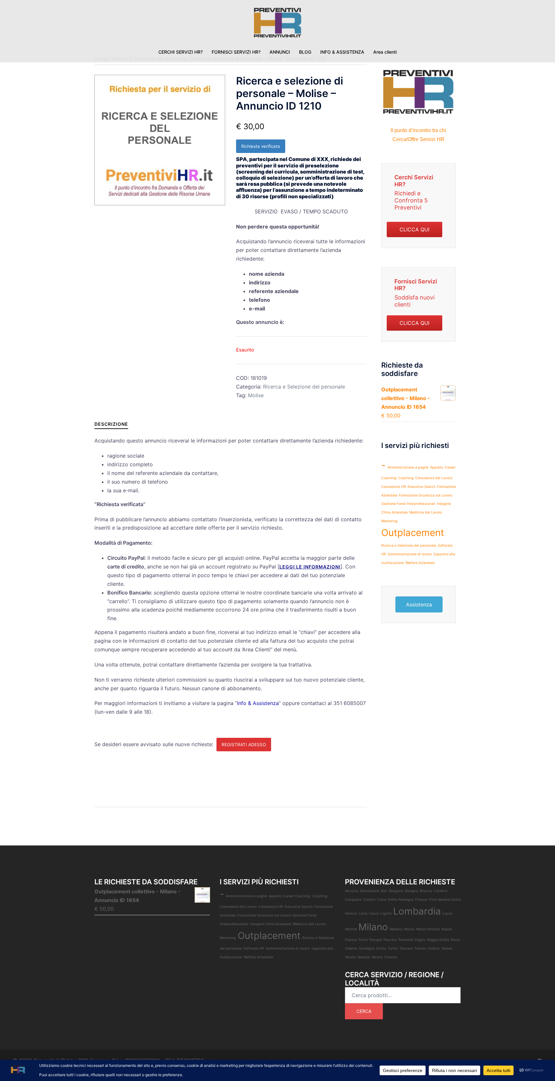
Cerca (364, 1011)
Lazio (363, 913)
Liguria (386, 913)
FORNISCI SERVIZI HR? (236, 52)
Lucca (447, 913)
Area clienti (385, 52)
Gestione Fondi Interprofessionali (408, 504)
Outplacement (412, 532)
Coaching (406, 478)
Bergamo (396, 891)
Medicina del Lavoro (425, 512)
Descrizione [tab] (111, 424)
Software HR (253, 948)
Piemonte (405, 940)
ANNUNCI (279, 52)
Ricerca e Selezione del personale (304, 386)
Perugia (375, 940)
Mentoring (389, 521)
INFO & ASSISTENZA (342, 52)
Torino (393, 948)
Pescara (390, 940)
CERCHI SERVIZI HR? (180, 52)
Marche (351, 929)
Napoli (447, 929)
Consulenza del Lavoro (433, 478)
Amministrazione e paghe (407, 467)
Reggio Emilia (438, 940)
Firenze (421, 900)
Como (381, 900)
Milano (373, 927)
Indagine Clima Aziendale (270, 924)
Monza (409, 929)
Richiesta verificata (260, 146)
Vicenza (390, 957)
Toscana (406, 948)
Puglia (420, 940)
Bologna (411, 891)
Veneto (350, 957)
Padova (351, 940)
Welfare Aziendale (420, 563)
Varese (446, 948)
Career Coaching (296, 896)
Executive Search (422, 487)
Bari (384, 891)
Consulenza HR (393, 487)
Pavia (363, 940)
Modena (396, 929)
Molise (256, 395)
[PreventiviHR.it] (277, 24)
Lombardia (417, 911)
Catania (369, 900)
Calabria (440, 891)
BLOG (305, 52)
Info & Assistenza (258, 703)
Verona (377, 957)
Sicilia (381, 948)
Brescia (426, 891)
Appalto (436, 467)
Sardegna (366, 948)
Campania (353, 900)
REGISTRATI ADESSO (244, 744)
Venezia (363, 957)
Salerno (351, 948)
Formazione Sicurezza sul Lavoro (425, 495)
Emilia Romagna (401, 900)
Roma (455, 940)
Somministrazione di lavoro (410, 554)
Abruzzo (351, 891)
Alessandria (369, 891)
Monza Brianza (428, 929)
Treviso (420, 948)
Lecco (374, 913)
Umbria (434, 948)
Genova (351, 913)
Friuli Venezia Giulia (445, 900)
